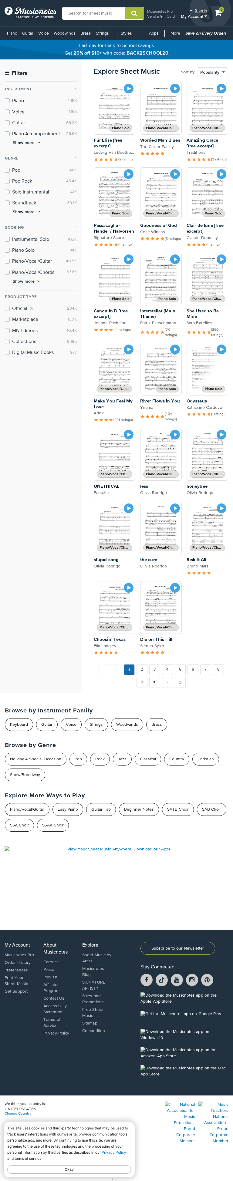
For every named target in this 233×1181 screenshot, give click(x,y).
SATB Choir (178, 809)
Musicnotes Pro (160, 11)
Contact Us (53, 998)
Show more (24, 142)
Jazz (122, 759)
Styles (126, 33)
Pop (78, 759)
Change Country (18, 1113)
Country (176, 759)
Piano (12, 33)
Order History (18, 963)
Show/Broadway (25, 775)
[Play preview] (128, 88)
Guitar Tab (101, 809)
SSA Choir (19, 825)
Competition (93, 1031)
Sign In (201, 10)
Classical (148, 759)
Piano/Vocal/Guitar (27, 809)
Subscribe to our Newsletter (177, 948)
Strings (102, 33)
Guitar (27, 33)
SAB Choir (211, 809)
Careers (51, 962)
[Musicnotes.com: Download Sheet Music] (30, 12)
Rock (100, 759)
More (176, 35)
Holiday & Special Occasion (35, 759)
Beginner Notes (139, 809)
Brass (85, 33)
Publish (50, 977)
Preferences (16, 970)
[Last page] (180, 682)
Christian (206, 759)
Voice (43, 33)
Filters (16, 73)
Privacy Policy (56, 1033)
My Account (192, 16)
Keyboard (19, 724)
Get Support (16, 991)
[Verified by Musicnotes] (31, 308)
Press (48, 969)
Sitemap (89, 1023)
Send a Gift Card (161, 16)
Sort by (187, 72)
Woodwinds (65, 33)
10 (155, 682)
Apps (154, 33)
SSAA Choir (53, 825)
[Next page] (167, 682)
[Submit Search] (134, 13)
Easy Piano (68, 809)
